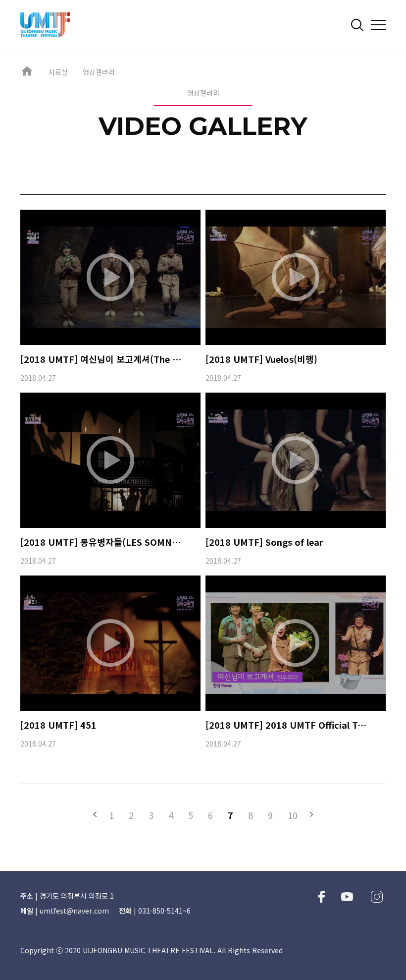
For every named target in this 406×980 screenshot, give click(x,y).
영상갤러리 (99, 72)
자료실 (58, 72)
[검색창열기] (357, 25)
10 (293, 814)
